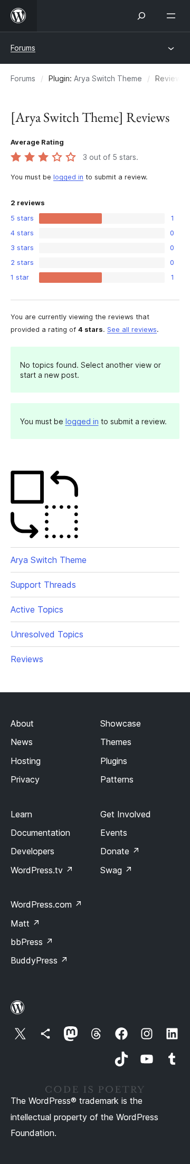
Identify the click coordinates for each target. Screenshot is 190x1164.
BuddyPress (39, 960)
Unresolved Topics (47, 634)
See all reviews (132, 329)
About (22, 723)
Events (113, 832)
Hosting (26, 761)
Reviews (27, 659)
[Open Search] (141, 16)
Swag (116, 870)
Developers (32, 851)
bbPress (32, 942)
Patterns (117, 779)
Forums (23, 47)
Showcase (120, 723)
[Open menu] (173, 16)
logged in (68, 177)
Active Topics (37, 609)
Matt (25, 923)
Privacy (25, 779)
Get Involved (125, 814)
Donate (120, 851)
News (22, 742)
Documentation (40, 832)
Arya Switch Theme (108, 78)
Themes (115, 742)
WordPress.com (46, 904)
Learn (21, 814)
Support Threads (43, 584)
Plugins (113, 761)
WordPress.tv (42, 870)
